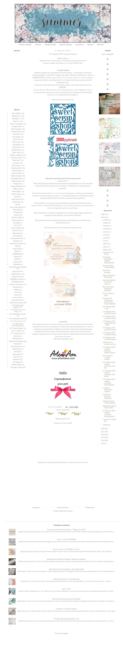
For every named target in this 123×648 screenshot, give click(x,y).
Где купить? (79, 44)
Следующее (35, 507)
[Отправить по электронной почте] (70, 407)
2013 (103, 443)
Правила (90, 44)
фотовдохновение (17, 346)
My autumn (16, 362)
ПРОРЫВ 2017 (16, 274)
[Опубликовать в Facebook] (75, 407)
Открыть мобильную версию (62, 511)
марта (105, 247)
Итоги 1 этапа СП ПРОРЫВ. (66, 539)
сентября (106, 229)
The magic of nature (16, 367)
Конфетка (16, 241)
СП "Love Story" (16, 331)
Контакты (100, 44)
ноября (105, 223)
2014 (103, 440)
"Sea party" (16, 163)
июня (105, 238)
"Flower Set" (17, 139)
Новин (17, 251)
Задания (16, 215)
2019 (103, 217)
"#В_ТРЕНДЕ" (16, 113)
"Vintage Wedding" (16, 186)
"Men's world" (16, 152)
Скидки (16, 295)
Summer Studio (16, 364)
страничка (16, 336)
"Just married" (16, 144)
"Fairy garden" (16, 137)
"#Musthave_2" (16, 118)
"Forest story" (16, 142)
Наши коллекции (66, 44)
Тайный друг (16, 338)
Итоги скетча (16, 230)
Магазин (38, 44)
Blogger (65, 633)
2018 (103, 428)
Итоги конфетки (16, 228)
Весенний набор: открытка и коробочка (108, 288)
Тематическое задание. (16, 341)
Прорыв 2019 (65, 410)
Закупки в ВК (16, 217)
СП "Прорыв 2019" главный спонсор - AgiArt (109, 323)
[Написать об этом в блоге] (72, 407)
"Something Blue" (16, 168)
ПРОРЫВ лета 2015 (16, 279)
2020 (103, 214)
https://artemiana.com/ (65, 339)
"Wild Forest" (17, 189)
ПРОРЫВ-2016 (17, 282)
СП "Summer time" (17, 333)
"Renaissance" (16, 160)
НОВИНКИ (16, 254)
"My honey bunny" (16, 157)
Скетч (16, 292)
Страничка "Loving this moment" (66, 609)
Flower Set (16, 357)
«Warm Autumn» (16, 194)
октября (106, 226)
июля (105, 235)
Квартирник (17, 233)
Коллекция (16, 236)
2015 (103, 437)
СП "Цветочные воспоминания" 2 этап (66, 619)
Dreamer (16, 351)
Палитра (16, 262)
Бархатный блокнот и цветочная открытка (109, 282)
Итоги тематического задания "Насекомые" (66, 599)
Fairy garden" (17, 354)
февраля (106, 250)
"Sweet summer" (16, 173)
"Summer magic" (17, 170)
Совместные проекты (16, 302)
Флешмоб (17, 344)
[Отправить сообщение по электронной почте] (66, 407)
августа (105, 232)
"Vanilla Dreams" (16, 181)
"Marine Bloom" (16, 150)
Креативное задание (16, 243)
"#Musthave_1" (16, 116)
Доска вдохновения (16, 207)
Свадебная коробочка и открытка (107, 389)
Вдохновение (16, 199)
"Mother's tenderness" (16, 155)
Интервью (16, 223)
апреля (105, 243)
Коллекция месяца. (17, 238)
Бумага (16, 196)
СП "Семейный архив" (16, 318)
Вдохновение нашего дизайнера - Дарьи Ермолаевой (66, 569)
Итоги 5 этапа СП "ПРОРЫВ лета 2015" (66, 549)
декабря (106, 220)
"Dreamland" (16, 134)
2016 (103, 434)
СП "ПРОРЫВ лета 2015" (17, 314)
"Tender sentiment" (16, 176)
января (105, 425)
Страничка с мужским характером (107, 396)
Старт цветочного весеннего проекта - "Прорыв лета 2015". (66, 529)
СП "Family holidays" (16, 328)
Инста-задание (17, 220)
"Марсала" (16, 121)
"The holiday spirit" (16, 178)
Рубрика (17, 289)
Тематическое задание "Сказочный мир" (66, 579)
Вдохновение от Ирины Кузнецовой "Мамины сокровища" (66, 559)
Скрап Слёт (17, 297)
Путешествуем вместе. (16, 284)
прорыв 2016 (16, 271)
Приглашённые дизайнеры (18, 267)
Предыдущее (90, 507)
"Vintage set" (17, 183)
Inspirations (16, 359)
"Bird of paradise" (16, 129)
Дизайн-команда (50, 44)
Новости (17, 256)
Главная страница (25, 44)
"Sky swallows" (16, 165)
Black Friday (16, 349)
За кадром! (16, 212)
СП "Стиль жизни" (16, 321)
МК (16, 246)
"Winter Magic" (16, 191)
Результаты (16, 287)
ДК (16, 204)
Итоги (16, 225)
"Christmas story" (16, 131)
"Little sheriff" (16, 147)
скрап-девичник (16, 300)
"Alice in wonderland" (16, 124)
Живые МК (16, 210)
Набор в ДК (17, 249)
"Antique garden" (16, 126)
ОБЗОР (16, 259)
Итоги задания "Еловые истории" (107, 357)
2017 (103, 431)
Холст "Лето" (66, 589)
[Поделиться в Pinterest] (77, 407)
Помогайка (16, 264)
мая (104, 241)
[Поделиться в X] (74, 407)
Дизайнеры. (16, 202)
